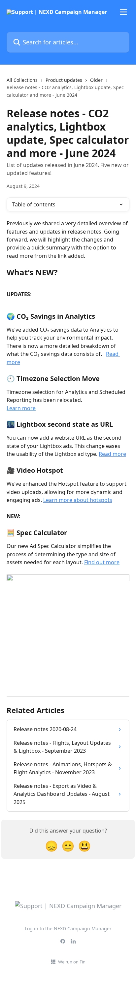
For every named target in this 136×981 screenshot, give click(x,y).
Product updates (64, 80)
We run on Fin (71, 962)
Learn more (21, 408)
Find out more (101, 562)
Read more (112, 454)
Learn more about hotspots (77, 500)
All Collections (22, 80)
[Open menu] (123, 12)
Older (96, 80)
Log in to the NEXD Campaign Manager (68, 928)
